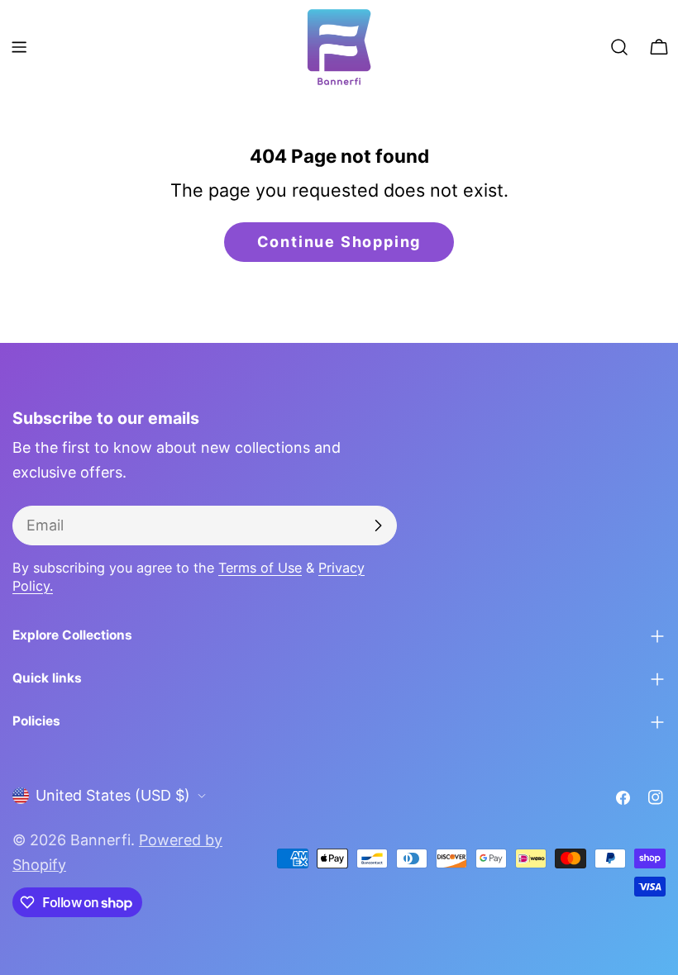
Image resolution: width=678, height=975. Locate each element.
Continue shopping (339, 241)
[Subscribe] (377, 525)
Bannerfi (100, 840)
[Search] (619, 47)
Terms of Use (260, 567)
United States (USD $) (113, 795)
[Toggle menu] (19, 47)
